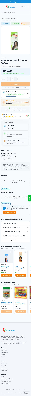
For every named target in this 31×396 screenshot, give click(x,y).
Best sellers (4, 350)
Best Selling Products (11, 18)
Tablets (3, 354)
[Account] (25, 6)
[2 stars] (3, 66)
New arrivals (4, 352)
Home (2, 18)
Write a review (5, 188)
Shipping (3, 365)
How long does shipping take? (11, 227)
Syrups (3, 357)
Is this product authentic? (10, 223)
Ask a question (6, 203)
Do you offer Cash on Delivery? (11, 232)
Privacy (3, 377)
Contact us (4, 363)
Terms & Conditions (6, 379)
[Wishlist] (22, 6)
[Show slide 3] (15, 2)
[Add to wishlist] (11, 252)
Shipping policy (5, 383)
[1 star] (2, 66)
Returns (3, 368)
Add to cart (8, 275)
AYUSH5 (26, 102)
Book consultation (8, 212)
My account (4, 370)
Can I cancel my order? (9, 240)
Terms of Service (6, 381)
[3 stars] (4, 66)
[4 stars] (5, 66)
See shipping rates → (11, 96)
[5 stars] (7, 66)
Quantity (3, 79)
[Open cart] (28, 6)
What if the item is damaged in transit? (14, 236)
